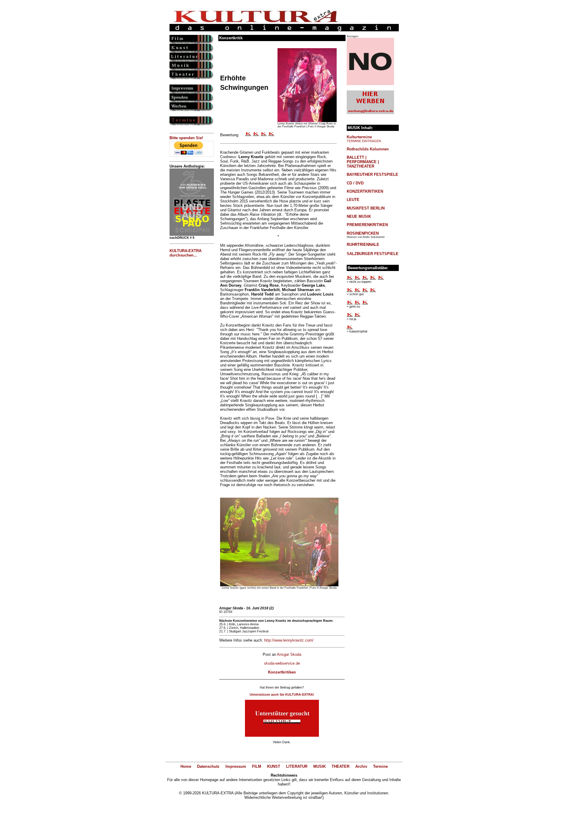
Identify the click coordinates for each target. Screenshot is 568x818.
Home (185, 766)
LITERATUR (296, 766)
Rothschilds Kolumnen (368, 149)
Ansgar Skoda (289, 654)
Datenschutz (208, 766)
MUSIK (319, 766)
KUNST (273, 766)
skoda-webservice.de (282, 663)
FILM (256, 766)
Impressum (235, 766)
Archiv (361, 766)
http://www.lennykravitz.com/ (289, 640)
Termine (380, 766)
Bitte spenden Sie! (186, 138)
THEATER (340, 766)
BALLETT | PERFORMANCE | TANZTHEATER (363, 161)
